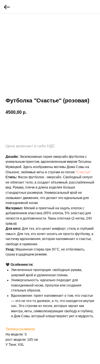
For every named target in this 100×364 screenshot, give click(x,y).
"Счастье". (84, 172)
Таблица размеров (20, 329)
